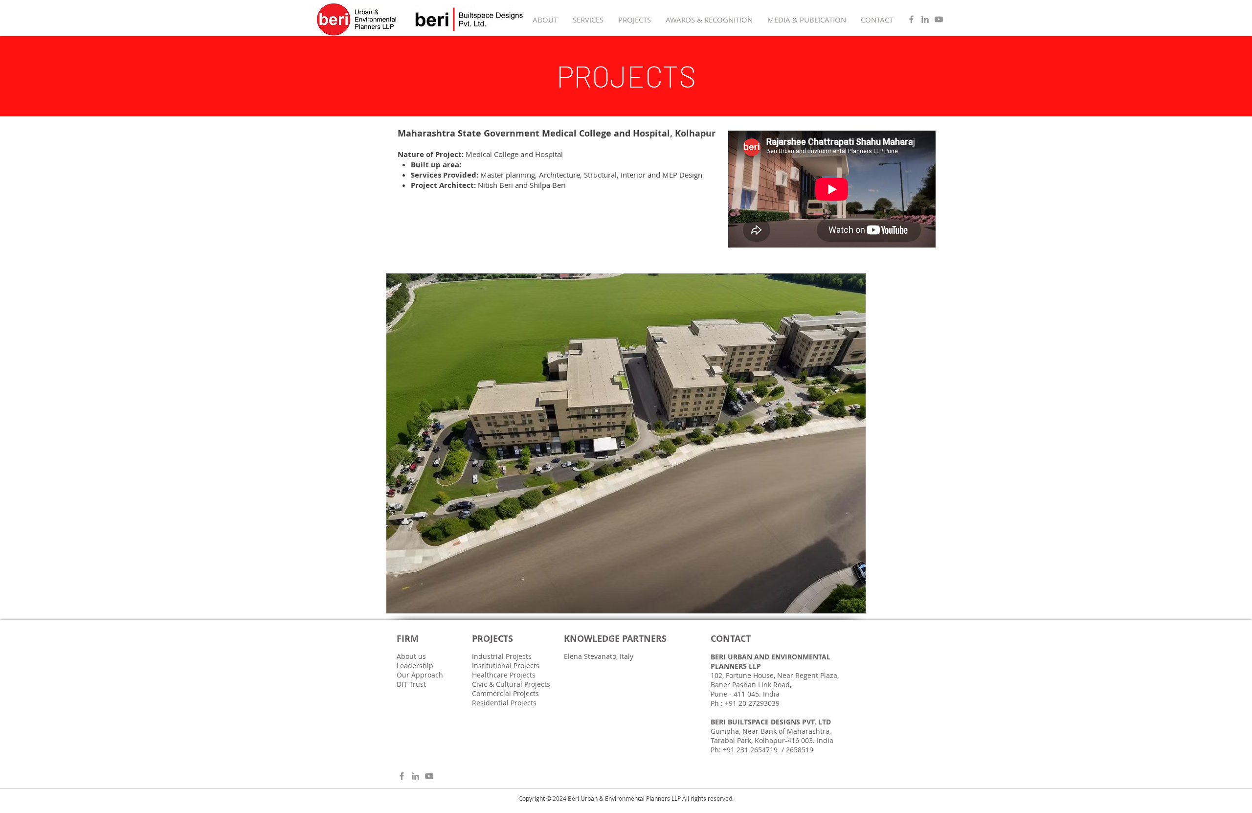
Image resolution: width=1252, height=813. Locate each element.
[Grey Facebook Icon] (911, 19)
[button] (626, 443)
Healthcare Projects (504, 674)
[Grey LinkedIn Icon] (925, 19)
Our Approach (420, 674)
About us (411, 656)
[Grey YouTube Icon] (939, 19)
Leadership (415, 665)
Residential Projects (504, 702)
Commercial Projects (505, 693)
